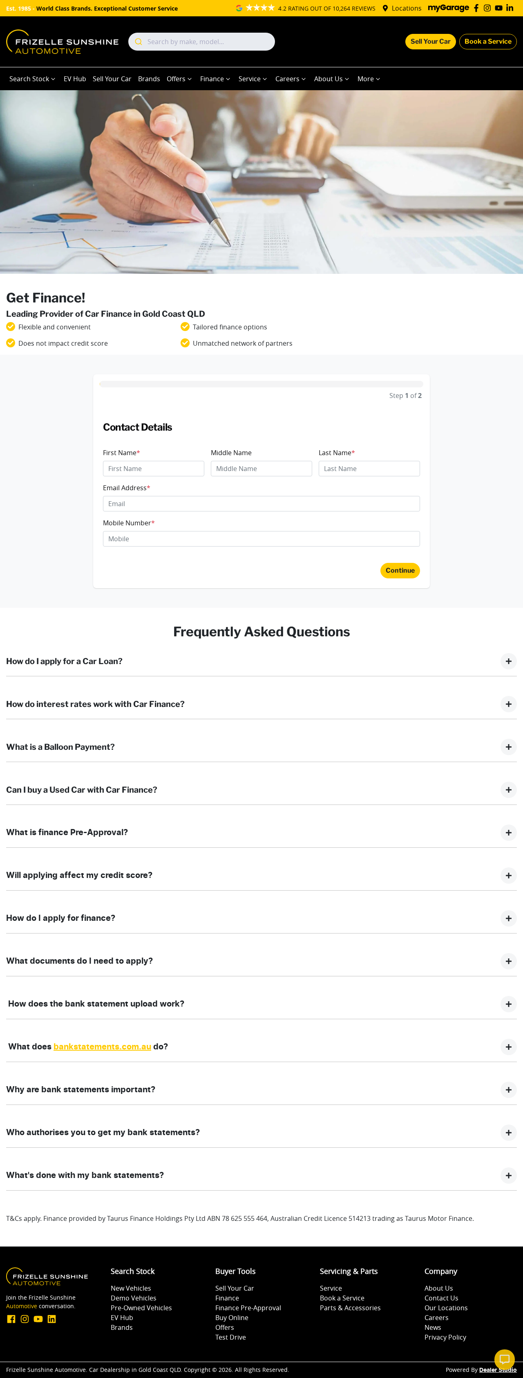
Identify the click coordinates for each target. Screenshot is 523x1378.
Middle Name (231, 452)
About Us (328, 78)
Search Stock (29, 78)
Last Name (337, 452)
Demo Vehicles (133, 1298)
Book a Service (488, 41)
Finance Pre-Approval (248, 1307)
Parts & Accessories (350, 1307)
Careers (287, 78)
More (366, 78)
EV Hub (75, 78)
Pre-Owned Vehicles (141, 1307)
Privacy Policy (445, 1337)
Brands (149, 78)
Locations (407, 8)
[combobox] (201, 42)
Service (250, 78)
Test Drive (230, 1337)
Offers (176, 78)
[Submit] (138, 42)
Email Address (126, 487)
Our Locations (446, 1307)
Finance (212, 78)
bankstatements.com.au (102, 1047)
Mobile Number (129, 522)
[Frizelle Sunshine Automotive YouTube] (500, 8)
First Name (121, 452)
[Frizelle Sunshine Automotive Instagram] (488, 8)
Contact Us (441, 1298)
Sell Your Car (431, 41)
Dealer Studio (498, 1370)
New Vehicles (131, 1288)
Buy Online (231, 1317)
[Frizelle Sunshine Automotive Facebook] (477, 8)
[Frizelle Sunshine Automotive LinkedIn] (511, 8)
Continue (400, 570)
